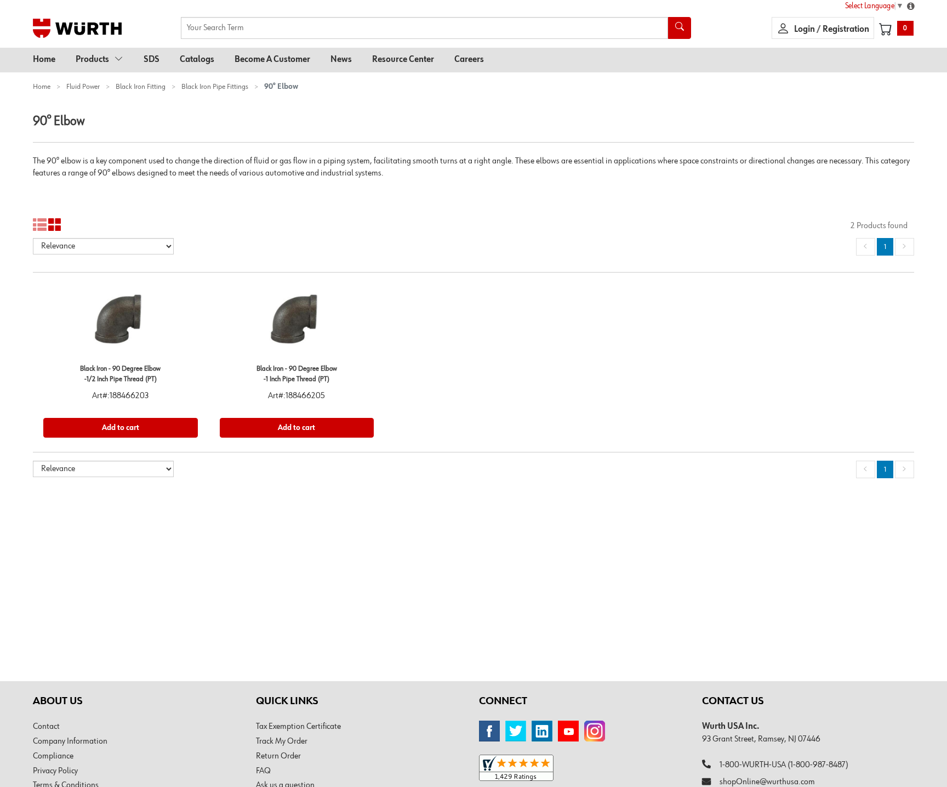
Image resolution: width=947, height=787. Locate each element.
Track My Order (281, 741)
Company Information (70, 741)
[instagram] (594, 731)
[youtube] (568, 731)
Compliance (53, 756)
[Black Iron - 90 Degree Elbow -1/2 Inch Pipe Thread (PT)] (120, 323)
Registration (846, 29)
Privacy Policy (55, 771)
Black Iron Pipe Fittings (214, 86)
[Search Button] (679, 28)
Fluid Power (83, 86)
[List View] (40, 225)
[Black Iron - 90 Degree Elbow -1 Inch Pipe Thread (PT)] (297, 323)
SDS (151, 59)
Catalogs (197, 59)
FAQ (263, 771)
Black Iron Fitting (141, 86)
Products (92, 59)
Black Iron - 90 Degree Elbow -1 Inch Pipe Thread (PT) (296, 374)
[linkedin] (542, 731)
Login (805, 29)
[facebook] (489, 731)
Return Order (278, 756)
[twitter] (515, 731)
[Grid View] (55, 225)
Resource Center (403, 59)
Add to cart (120, 428)
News (341, 59)
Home (44, 59)
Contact (46, 726)
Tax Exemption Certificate (298, 726)
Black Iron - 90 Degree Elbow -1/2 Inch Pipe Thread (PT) (120, 374)
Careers (469, 59)
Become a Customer (272, 59)
